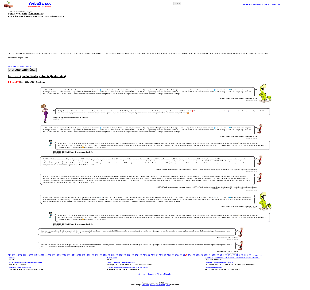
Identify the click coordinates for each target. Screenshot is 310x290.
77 (149, 255)
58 (199, 255)
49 (223, 255)
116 (28, 255)
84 (130, 255)
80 (141, 255)
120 (13, 255)
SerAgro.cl (145, 285)
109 (53, 255)
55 (207, 255)
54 (210, 255)
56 (205, 255)
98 (93, 255)
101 (83, 255)
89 (117, 255)
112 (42, 255)
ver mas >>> (135, 262)
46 (231, 255)
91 (112, 255)
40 (247, 255)
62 (189, 255)
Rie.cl (168, 285)
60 (194, 255)
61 (191, 255)
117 (24, 255)
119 (17, 255)
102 (79, 255)
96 (98, 255)
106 (64, 255)
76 (152, 255)
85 (128, 255)
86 (125, 255)
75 (154, 255)
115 (31, 255)
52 (215, 255)
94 (104, 255)
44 (237, 255)
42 (242, 255)
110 (49, 255)
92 (109, 255)
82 (136, 255)
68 (173, 255)
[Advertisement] (108, 35)
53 (213, 255)
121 (9, 255)
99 (90, 255)
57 (202, 255)
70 (168, 255)
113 (39, 255)
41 (245, 255)
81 (138, 255)
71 (165, 255)
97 (96, 255)
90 (114, 255)
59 (197, 255)
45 (234, 255)
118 (20, 255)
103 (76, 255)
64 (184, 255)
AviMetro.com (160, 285)
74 (157, 255)
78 (146, 255)
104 (72, 255)
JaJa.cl (152, 285)
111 (46, 255)
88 (120, 255)
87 (122, 255)
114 (35, 255)
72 (162, 255)
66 (178, 255)
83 (133, 255)
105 (68, 255)
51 (218, 255)
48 (226, 255)
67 (176, 255)
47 (229, 255)
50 (221, 255)
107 (61, 255)
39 (250, 255)
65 (181, 255)
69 (170, 255)
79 (144, 255)
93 (106, 255)
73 (160, 255)
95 (101, 255)
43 (239, 255)
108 (57, 255)
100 (87, 255)
